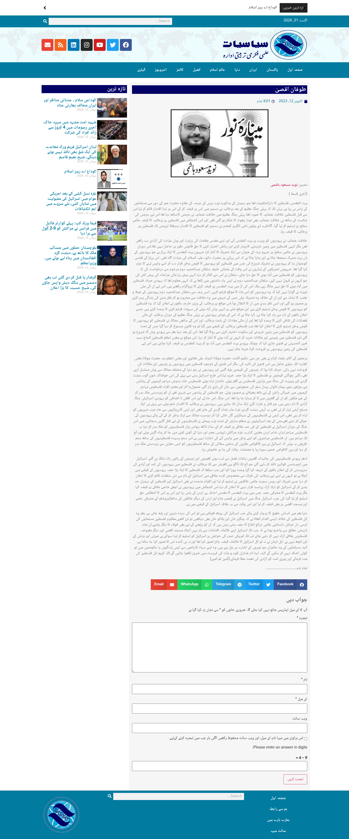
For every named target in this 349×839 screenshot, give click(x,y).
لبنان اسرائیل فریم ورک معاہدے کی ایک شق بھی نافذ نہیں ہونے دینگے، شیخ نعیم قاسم (71, 152)
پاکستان (272, 70)
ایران (253, 70)
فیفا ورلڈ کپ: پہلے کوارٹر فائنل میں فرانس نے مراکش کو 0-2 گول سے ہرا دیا (69, 228)
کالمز (179, 70)
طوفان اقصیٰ (290, 89)
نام (304, 680)
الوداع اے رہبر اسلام (263, 7)
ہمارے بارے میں (278, 820)
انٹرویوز (161, 70)
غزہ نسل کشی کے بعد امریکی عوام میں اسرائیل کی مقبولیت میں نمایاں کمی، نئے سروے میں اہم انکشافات (71, 201)
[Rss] (60, 45)
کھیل (196, 70)
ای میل (301, 699)
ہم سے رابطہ (278, 809)
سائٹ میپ (278, 831)
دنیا (237, 70)
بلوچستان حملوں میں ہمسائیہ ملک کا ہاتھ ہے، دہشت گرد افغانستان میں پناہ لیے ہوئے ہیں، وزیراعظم (70, 255)
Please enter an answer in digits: (280, 748)
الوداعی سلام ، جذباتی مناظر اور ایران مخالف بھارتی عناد (70, 103)
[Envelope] (47, 45)
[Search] (45, 21)
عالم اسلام (217, 70)
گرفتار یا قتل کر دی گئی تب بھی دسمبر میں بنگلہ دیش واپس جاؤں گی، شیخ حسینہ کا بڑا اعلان (69, 282)
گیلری (141, 70)
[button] (304, 8)
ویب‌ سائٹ (299, 719)
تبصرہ (302, 618)
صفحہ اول (295, 70)
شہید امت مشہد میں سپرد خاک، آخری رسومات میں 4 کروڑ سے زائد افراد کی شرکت (69, 127)
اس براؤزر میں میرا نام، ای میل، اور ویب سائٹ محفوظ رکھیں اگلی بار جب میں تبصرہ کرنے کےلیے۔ (236, 738)
